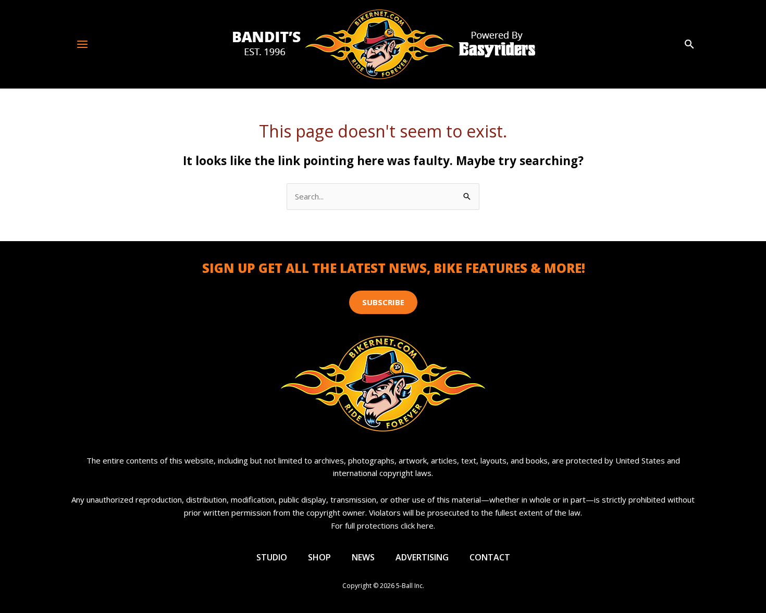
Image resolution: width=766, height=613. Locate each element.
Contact (490, 557)
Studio (271, 557)
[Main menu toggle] (82, 44)
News (363, 557)
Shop (319, 557)
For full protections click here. (383, 525)
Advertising (422, 557)
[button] (689, 44)
